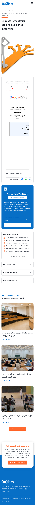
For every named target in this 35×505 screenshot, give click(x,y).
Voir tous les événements (17, 256)
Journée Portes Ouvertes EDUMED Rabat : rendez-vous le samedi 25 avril (18, 246)
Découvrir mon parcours (17, 462)
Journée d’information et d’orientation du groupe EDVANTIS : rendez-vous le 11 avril (18, 248)
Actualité (10, 11)
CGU (2, 501)
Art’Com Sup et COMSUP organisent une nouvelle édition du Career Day (17, 240)
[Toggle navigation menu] (32, 3)
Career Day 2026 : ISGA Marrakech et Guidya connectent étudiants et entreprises (18, 238)
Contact (8, 501)
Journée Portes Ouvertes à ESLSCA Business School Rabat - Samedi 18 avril (17, 243)
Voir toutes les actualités (17, 429)
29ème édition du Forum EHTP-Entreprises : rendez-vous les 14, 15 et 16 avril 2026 (18, 251)
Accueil (3, 11)
